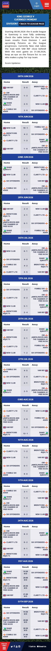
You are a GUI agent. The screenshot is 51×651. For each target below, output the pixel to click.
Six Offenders (38, 110)
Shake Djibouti (7, 104)
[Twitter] (12, 646)
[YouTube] (17, 646)
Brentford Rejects (41, 87)
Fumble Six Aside (9, 110)
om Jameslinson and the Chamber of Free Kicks (11, 96)
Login (36, 6)
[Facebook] (14, 646)
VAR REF (9, 87)
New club (40, 104)
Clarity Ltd (39, 96)
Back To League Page (32, 24)
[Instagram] (19, 646)
